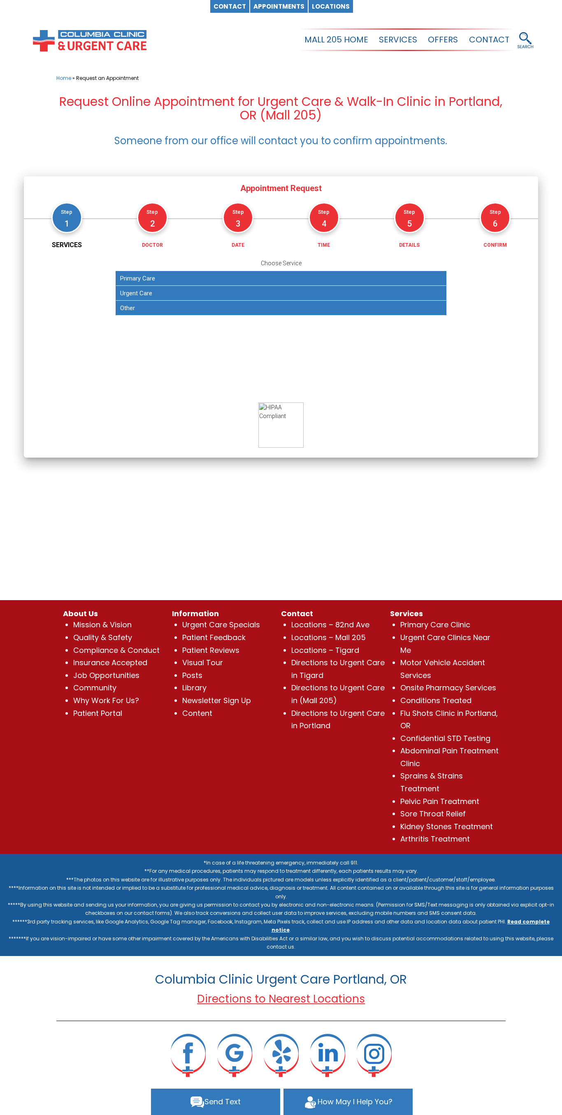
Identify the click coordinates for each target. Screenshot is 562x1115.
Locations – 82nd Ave (330, 624)
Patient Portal (97, 713)
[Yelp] (281, 1055)
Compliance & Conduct (116, 650)
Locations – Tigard (325, 650)
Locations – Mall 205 (328, 637)
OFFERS (443, 39)
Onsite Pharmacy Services (448, 688)
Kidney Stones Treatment (446, 826)
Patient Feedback (214, 637)
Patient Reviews (210, 650)
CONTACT (489, 39)
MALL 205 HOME (336, 39)
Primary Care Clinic (435, 624)
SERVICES (398, 39)
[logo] (89, 40)
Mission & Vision (102, 624)
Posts (192, 675)
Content (197, 713)
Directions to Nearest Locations (281, 998)
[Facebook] (188, 1055)
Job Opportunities (106, 675)
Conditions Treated (435, 700)
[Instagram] (374, 1055)
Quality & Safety (102, 637)
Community (94, 688)
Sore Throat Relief (433, 814)
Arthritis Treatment (435, 839)
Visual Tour (202, 662)
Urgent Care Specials (221, 624)
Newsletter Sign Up (216, 700)
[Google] (234, 1055)
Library (194, 688)
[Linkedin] (327, 1055)
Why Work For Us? (106, 700)
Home (63, 78)
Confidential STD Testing (445, 738)
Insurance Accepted (110, 662)
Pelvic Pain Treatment (439, 801)
